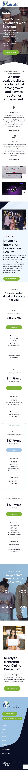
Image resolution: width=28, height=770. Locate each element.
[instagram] (5, 765)
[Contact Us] (11, 701)
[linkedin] (8, 765)
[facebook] (2, 765)
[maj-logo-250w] (10, 1)
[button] (3, 220)
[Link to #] (24, 4)
